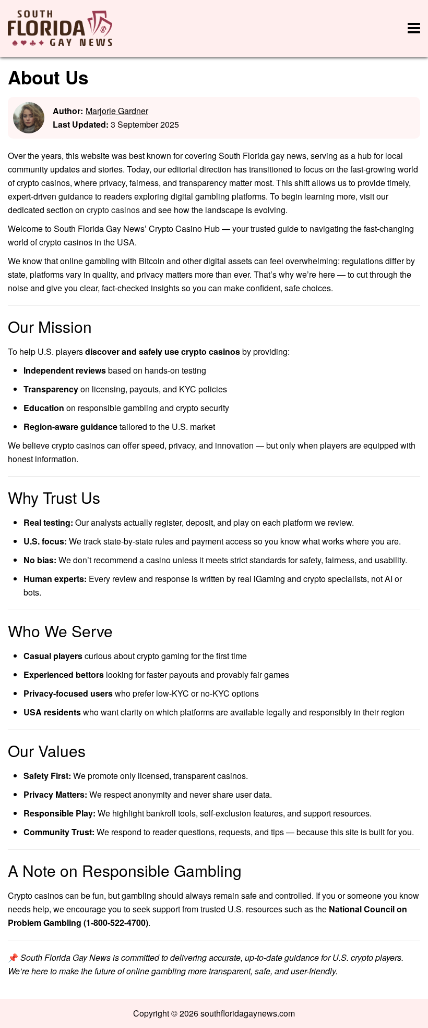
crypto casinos (113, 210)
